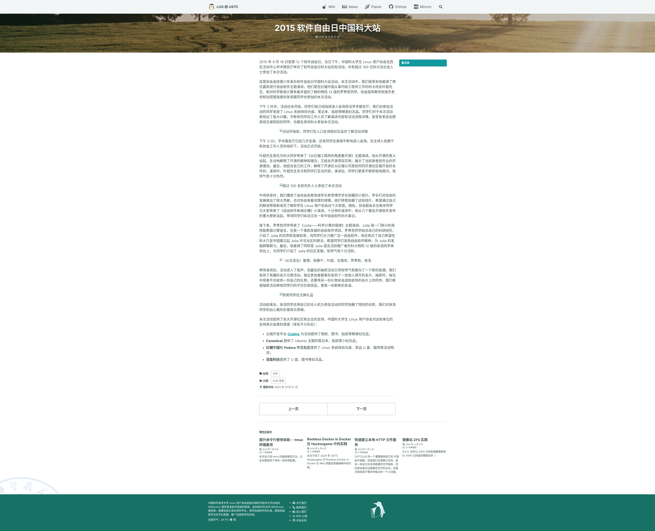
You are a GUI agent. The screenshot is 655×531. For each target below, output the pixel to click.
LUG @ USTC (227, 7)
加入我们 (301, 511)
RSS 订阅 (301, 516)
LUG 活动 (278, 380)
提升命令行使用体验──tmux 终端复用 (281, 442)
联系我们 (301, 507)
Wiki (331, 7)
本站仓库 (301, 520)
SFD (275, 373)
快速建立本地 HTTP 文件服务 (375, 442)
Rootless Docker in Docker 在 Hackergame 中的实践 (329, 441)
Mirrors (425, 7)
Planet (375, 7)
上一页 (293, 409)
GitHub (400, 7)
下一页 (361, 409)
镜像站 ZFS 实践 (415, 440)
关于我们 (301, 503)
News (353, 7)
